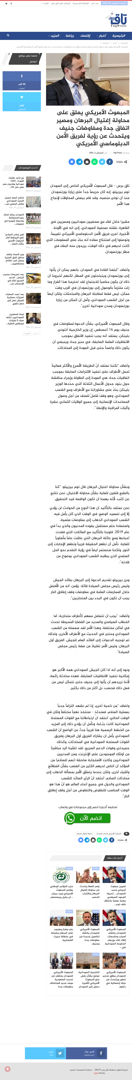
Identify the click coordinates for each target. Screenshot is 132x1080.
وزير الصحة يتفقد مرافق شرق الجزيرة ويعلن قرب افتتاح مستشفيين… (14, 259)
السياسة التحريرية (81, 3)
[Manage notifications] (7, 1069)
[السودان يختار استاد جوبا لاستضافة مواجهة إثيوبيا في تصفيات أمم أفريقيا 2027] (33, 218)
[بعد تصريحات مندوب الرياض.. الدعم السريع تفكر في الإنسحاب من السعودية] (33, 278)
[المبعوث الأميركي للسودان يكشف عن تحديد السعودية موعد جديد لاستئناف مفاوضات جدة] (61, 961)
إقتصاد (85, 36)
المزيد (45, 3)
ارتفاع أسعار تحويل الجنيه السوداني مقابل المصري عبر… (14, 201)
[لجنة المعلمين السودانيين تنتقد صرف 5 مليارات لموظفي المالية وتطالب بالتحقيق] (33, 318)
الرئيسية (118, 36)
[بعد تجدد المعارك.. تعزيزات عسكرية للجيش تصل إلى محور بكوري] (33, 298)
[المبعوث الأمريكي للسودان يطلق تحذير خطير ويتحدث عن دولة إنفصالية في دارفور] (114, 961)
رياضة (69, 36)
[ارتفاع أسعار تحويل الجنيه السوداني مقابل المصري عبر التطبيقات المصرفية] (33, 201)
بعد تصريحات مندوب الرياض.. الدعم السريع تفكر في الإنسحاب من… (13, 279)
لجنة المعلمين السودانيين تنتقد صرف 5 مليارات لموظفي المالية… (15, 319)
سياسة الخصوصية (84, 1070)
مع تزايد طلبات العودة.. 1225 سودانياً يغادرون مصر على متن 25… (13, 182)
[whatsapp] (87, 814)
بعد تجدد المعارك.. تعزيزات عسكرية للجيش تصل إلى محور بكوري (14, 299)
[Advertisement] (45, 18)
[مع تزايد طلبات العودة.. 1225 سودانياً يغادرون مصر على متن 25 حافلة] (33, 181)
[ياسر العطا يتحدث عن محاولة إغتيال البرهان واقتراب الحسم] (88, 875)
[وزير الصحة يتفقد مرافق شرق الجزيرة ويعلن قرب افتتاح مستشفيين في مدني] (33, 258)
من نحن (94, 3)
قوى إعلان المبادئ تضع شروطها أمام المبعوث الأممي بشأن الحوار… (14, 239)
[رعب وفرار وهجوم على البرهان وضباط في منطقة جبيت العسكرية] (61, 918)
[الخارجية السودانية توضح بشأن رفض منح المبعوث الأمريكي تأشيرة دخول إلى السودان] (88, 961)
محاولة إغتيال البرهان (84, 833)
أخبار (102, 36)
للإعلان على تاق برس (60, 3)
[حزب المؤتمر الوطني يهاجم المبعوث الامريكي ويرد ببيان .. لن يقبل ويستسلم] (61, 875)
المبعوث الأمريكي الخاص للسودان (108, 833)
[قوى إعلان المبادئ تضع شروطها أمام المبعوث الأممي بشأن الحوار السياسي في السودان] (33, 238)
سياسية (122, 868)
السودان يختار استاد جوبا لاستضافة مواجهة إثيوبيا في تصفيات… (13, 219)
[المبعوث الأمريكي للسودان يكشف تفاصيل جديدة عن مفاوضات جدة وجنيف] (88, 918)
